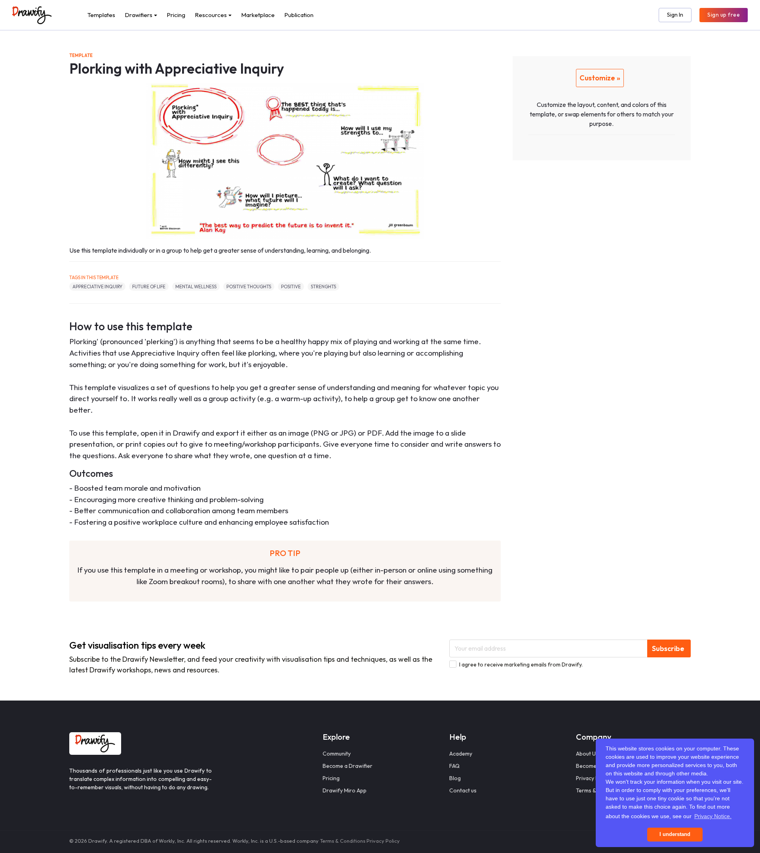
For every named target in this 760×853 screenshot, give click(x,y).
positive (291, 286)
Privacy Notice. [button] (713, 816)
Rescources (211, 15)
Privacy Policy (383, 841)
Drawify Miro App (345, 790)
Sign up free (723, 14)
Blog (455, 778)
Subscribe (668, 648)
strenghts (323, 286)
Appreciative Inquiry (97, 286)
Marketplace (258, 15)
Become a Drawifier (347, 765)
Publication (299, 15)
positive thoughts (248, 286)
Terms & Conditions (342, 841)
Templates (101, 15)
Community (337, 753)
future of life (148, 286)
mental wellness (196, 286)
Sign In (675, 14)
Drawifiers (138, 15)
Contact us (463, 790)
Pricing (176, 15)
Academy (460, 753)
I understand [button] (674, 834)
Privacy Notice (594, 778)
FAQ (454, 765)
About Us (587, 753)
